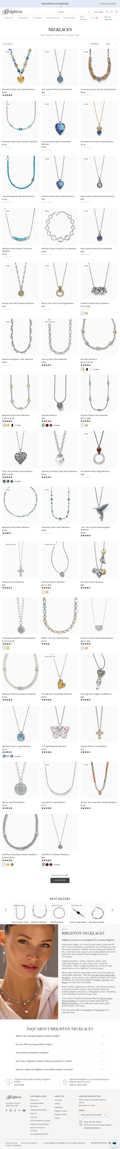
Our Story (58, 1100)
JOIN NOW (19, 1085)
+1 (96, 369)
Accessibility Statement (39, 1134)
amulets (105, 980)
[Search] (89, 12)
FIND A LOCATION (78, 1085)
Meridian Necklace (70, 1003)
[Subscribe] (104, 1115)
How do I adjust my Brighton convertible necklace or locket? (44, 1069)
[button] (10, 18)
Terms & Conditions (29, 1143)
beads (65, 982)
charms (96, 980)
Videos (57, 1118)
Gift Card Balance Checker (40, 1121)
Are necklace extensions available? (32, 1052)
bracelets (100, 1010)
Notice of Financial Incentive (37, 1129)
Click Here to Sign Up (92, 1128)
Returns (33, 1113)
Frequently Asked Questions (36, 1104)
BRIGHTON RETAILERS (99, 1143)
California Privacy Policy (39, 1124)
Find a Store (98, 12)
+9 (56, 425)
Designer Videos (61, 1114)
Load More (60, 880)
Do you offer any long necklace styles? (34, 1044)
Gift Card (33, 1117)
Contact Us (34, 1100)
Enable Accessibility (107, 3)
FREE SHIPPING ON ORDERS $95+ (71, 3)
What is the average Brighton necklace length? (38, 1036)
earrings (88, 1010)
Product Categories (14, 1145)
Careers (57, 1104)
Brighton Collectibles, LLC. (59, 1143)
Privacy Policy (11, 1143)
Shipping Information (38, 1110)
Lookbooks (59, 1107)
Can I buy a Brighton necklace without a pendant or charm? (44, 1061)
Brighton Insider (61, 1111)
